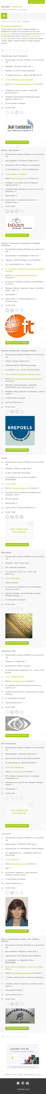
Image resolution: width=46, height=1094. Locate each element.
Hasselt (15, 361)
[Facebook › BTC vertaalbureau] (12, 798)
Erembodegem (23, 255)
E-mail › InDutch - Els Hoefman (16, 174)
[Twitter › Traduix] (7, 517)
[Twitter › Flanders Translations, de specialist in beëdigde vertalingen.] (7, 310)
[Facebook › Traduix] (12, 517)
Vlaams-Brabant (10, 844)
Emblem (17, 468)
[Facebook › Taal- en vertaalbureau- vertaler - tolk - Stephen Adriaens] (12, 1004)
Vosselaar (17, 66)
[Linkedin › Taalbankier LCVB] (17, 712)
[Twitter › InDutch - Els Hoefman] (7, 211)
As (13, 661)
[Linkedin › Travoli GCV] (17, 893)
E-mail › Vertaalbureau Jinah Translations (19, 79)
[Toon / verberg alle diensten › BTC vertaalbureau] (25, 783)
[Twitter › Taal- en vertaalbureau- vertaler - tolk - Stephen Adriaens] (7, 1004)
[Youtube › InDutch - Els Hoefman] (22, 211)
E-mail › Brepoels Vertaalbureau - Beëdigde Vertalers (23, 374)
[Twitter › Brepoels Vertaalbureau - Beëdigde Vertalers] (7, 412)
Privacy (27, 1089)
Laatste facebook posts (28, 200)
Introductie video (12, 202)
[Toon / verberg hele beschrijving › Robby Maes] (25, 588)
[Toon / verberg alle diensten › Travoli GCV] (25, 874)
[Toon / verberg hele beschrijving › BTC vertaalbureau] (25, 777)
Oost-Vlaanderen (11, 161)
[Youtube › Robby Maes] (22, 609)
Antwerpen (9, 66)
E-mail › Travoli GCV (12, 859)
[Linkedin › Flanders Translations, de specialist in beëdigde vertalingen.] (17, 310)
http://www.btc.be (18, 772)
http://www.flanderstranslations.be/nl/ (24, 275)
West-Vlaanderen (11, 754)
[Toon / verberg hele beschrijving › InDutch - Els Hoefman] (25, 184)
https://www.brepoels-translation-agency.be (26, 379)
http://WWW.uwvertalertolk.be (22, 973)
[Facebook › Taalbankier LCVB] (12, 712)
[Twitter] (18, 1083)
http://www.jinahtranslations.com (23, 84)
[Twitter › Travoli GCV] (7, 893)
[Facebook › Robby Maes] (12, 609)
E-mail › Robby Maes (12, 578)
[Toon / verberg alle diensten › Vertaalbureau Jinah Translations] (25, 98)
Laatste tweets (11, 200)
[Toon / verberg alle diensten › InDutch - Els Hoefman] (25, 190)
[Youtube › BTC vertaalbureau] (22, 798)
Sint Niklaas (23, 161)
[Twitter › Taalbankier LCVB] (7, 712)
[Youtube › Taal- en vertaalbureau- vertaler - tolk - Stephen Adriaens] (22, 1004)
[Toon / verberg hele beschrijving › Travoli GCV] (25, 868)
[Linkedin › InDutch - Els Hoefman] (17, 211)
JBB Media (21, 1089)
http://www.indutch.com (20, 178)
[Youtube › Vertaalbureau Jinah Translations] (22, 112)
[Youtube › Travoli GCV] (22, 893)
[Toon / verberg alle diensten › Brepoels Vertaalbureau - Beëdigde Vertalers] (25, 392)
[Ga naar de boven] (43, 142)
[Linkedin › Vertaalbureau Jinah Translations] (17, 112)
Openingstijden (11, 195)
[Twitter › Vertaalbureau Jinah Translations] (7, 112)
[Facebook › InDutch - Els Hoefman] (12, 211)
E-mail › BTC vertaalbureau (14, 767)
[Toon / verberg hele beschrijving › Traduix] (25, 493)
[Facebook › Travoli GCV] (12, 893)
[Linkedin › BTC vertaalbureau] (17, 798)
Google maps (27, 66)
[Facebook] (23, 1083)
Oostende (22, 754)
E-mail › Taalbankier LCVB (14, 677)
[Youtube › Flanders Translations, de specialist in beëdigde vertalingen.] (22, 310)
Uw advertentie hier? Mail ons (23, 1067)
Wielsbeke (22, 951)
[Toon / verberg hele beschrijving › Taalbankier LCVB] (25, 686)
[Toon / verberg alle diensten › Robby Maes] (25, 594)
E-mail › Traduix (10, 484)
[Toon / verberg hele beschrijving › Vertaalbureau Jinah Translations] (25, 91)
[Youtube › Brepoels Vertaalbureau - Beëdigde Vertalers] (22, 412)
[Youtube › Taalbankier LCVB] (22, 712)
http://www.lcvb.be (18, 681)
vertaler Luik (6, 34)
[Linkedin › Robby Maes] (17, 609)
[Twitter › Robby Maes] (7, 609)
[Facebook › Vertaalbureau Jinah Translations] (12, 112)
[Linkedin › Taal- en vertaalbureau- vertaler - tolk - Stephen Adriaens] (17, 1004)
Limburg (8, 361)
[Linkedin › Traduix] (17, 517)
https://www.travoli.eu (19, 864)
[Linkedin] (27, 1083)
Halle (16, 563)
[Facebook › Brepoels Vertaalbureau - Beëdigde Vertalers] (12, 412)
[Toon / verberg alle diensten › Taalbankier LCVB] (25, 693)
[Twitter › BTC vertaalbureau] (7, 798)
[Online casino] (23, 1045)
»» (26, 50)
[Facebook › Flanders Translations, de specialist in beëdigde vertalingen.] (12, 310)
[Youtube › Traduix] (22, 517)
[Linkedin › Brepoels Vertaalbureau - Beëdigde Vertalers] (17, 412)
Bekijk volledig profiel (17, 142)
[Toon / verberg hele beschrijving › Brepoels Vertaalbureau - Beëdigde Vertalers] (25, 386)
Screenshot (34, 178)
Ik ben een (36, 2)
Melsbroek (21, 844)
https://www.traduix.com (20, 488)
